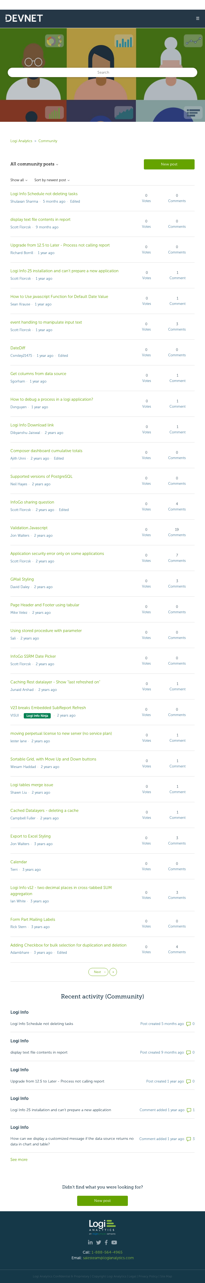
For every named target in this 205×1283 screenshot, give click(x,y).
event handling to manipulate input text (46, 322)
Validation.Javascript (29, 527)
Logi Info (19, 1012)
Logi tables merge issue (31, 784)
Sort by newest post (50, 180)
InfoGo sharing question (32, 502)
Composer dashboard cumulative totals (46, 450)
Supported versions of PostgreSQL (41, 476)
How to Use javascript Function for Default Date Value (59, 296)
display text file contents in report (40, 219)
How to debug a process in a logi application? (51, 399)
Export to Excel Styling (30, 836)
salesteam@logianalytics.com (108, 1257)
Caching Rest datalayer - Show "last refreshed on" (55, 682)
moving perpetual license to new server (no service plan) (61, 733)
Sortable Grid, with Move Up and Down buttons (53, 759)
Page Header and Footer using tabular (44, 605)
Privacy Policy (148, 1276)
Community (47, 141)
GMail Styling (22, 579)
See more (18, 1159)
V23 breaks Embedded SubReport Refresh (48, 707)
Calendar (18, 862)
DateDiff (17, 348)
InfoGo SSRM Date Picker (33, 656)
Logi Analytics (21, 141)
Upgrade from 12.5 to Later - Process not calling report (60, 245)
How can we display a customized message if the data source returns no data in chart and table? (72, 1141)
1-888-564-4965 (107, 1252)
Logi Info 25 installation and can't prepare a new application (64, 270)
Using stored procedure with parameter (46, 630)
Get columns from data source (38, 373)
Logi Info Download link (32, 425)
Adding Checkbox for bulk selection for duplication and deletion (68, 945)
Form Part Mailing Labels (32, 919)
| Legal (131, 1276)
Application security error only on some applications (57, 553)
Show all (17, 180)
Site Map (166, 1276)
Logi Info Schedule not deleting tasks (44, 193)
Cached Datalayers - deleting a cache (44, 810)
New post (169, 164)
